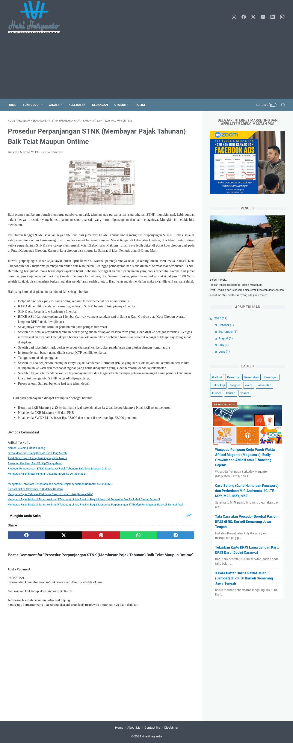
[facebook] (244, 17)
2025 (220, 318)
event (248, 385)
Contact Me (152, 727)
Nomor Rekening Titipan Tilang (26, 448)
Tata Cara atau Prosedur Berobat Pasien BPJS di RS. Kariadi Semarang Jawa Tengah (246, 521)
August (226, 338)
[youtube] (263, 17)
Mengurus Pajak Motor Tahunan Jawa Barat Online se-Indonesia (47, 473)
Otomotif (121, 105)
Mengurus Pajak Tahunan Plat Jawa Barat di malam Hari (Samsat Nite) (50, 494)
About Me (133, 727)
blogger (235, 385)
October (226, 325)
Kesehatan (77, 105)
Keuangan (100, 105)
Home (12, 105)
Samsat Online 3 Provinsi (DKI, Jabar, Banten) (35, 489)
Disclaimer (171, 727)
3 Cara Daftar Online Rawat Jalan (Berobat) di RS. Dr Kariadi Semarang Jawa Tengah (244, 578)
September (228, 331)
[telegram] (175, 535)
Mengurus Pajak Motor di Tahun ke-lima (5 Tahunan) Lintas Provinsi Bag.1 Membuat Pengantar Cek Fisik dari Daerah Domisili (84, 499)
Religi (140, 105)
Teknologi (31, 105)
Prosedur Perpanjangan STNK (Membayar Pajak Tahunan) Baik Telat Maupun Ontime (59, 468)
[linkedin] (273, 17)
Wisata (54, 105)
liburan (230, 393)
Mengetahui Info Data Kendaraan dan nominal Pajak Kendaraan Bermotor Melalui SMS (60, 484)
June (224, 351)
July (224, 345)
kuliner (216, 393)
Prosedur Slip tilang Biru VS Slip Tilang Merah (35, 463)
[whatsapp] (138, 535)
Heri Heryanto (152, 736)
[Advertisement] (146, 66)
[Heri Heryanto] (37, 17)
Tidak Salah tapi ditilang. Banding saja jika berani (37, 458)
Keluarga (233, 377)
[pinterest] (101, 535)
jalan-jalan (264, 385)
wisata (244, 393)
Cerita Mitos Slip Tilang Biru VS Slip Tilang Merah (37, 453)
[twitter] (253, 17)
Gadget (217, 377)
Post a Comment (52, 152)
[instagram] (234, 17)
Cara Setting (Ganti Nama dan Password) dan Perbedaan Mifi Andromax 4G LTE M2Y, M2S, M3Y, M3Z (247, 491)
